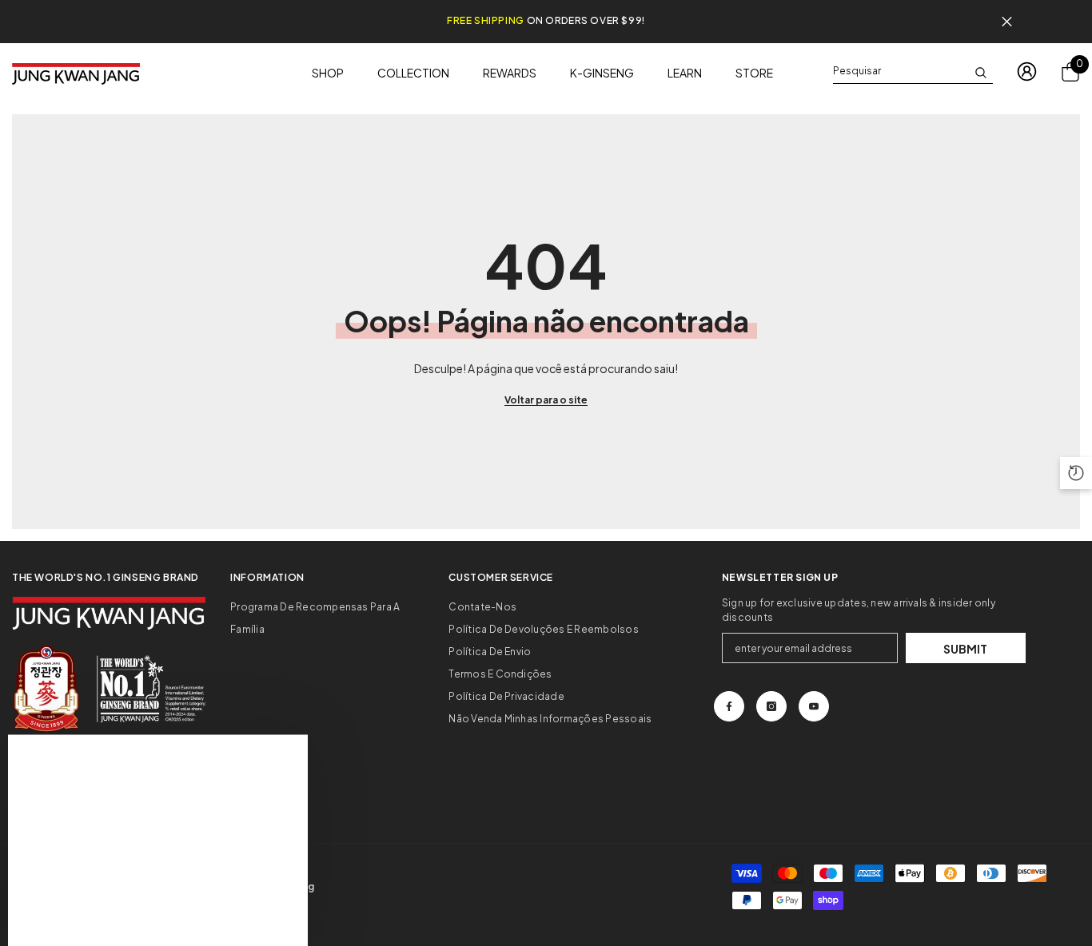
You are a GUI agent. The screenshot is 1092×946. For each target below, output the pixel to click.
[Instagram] (771, 706)
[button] (1076, 473)
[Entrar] (1026, 71)
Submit (965, 649)
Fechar (1007, 22)
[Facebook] (729, 706)
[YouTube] (814, 706)
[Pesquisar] (913, 71)
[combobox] (900, 71)
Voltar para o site (546, 400)
